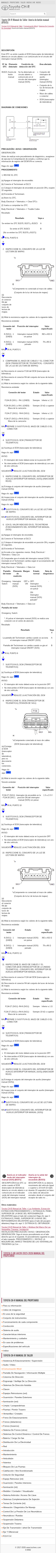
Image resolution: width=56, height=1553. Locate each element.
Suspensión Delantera (13, 1519)
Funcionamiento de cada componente (20, 1322)
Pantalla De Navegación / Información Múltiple (24, 1373)
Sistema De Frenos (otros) (15, 1430)
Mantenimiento (10, 1454)
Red (5, 1446)
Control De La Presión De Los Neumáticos (22, 1511)
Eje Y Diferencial (10, 1532)
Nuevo (38, 2)
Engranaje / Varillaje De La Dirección (19, 1381)
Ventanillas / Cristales (13, 1414)
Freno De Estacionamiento (15, 1418)
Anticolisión (8, 1458)
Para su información (12, 1306)
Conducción (8, 1326)
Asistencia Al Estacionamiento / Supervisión (23, 1361)
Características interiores (14, 1334)
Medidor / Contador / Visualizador (18, 1491)
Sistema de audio (11, 1330)
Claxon (6, 1389)
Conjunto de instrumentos (15, 1318)
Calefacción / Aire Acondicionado (18, 1471)
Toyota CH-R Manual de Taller (11, 26)
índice (6, 1350)
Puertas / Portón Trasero (14, 1409)
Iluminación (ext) (10, 1401)
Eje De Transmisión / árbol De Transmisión (22, 1528)
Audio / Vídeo (9, 1365)
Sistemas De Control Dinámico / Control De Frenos (26, 1434)
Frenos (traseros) (11, 1426)
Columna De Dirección (13, 1377)
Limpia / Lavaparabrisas (14, 1405)
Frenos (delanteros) (12, 1422)
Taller (22, 2)
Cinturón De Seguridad (13, 1475)
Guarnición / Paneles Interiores (17, 1483)
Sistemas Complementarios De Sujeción (21, 1499)
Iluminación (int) (10, 1487)
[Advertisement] (28, 39)
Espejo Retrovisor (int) (13, 1479)
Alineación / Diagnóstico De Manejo (19, 1507)
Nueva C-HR (31, 2)
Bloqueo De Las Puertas (14, 1467)
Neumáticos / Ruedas (13, 1515)
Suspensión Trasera (12, 1524)
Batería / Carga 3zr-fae (13, 1438)
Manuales (5, 2)
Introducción (8, 1450)
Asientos (7, 1462)
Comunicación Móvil (31, 26)
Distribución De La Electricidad (17, 1442)
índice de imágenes (12, 1310)
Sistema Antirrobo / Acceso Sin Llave (19, 1495)
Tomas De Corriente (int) (14, 1503)
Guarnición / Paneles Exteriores (17, 1397)
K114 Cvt (7, 1536)
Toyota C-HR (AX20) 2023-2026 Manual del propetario (24, 1254)
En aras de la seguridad (14, 1314)
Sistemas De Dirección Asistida (17, 1385)
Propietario (14, 2)
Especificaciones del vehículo (16, 1346)
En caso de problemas (13, 1342)
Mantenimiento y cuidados (15, 1338)
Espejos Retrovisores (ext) (15, 1393)
